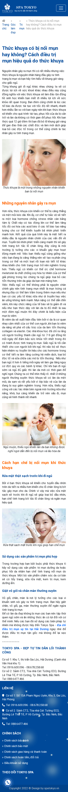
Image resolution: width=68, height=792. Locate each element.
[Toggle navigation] (61, 8)
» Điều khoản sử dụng (15, 763)
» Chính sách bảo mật (15, 746)
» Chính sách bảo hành (15, 740)
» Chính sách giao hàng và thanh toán (24, 751)
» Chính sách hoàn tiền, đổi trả (20, 757)
